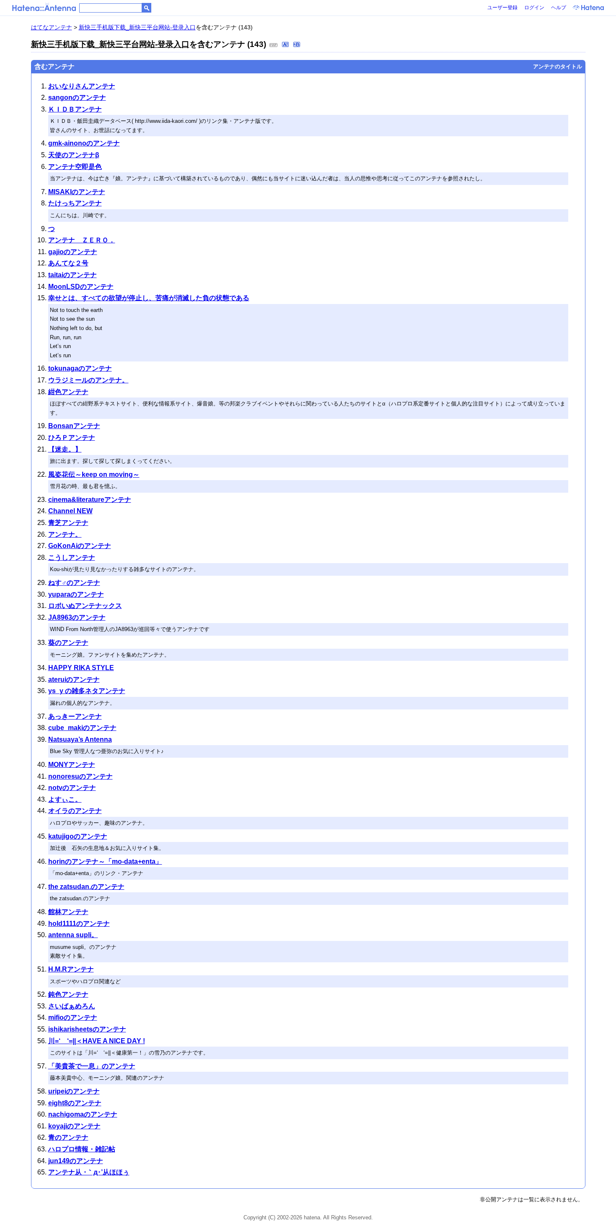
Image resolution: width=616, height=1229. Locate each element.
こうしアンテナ (71, 557)
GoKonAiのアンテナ (79, 545)
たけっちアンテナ (75, 203)
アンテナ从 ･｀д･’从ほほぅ (88, 1172)
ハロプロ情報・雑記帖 (81, 1149)
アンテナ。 (65, 534)
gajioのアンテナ (72, 251)
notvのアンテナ (72, 787)
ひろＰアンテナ (71, 437)
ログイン (534, 7)
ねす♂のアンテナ (74, 582)
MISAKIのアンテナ (76, 191)
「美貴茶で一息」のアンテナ (91, 1066)
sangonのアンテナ (77, 97)
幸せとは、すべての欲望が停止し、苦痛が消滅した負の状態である (148, 297)
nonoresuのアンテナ (80, 776)
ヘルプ (558, 7)
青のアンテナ (68, 1137)
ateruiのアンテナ (74, 679)
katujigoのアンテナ (77, 836)
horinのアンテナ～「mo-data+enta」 (105, 861)
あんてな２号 (68, 263)
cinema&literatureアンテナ (89, 499)
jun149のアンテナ (75, 1160)
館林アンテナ (68, 911)
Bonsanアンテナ (74, 425)
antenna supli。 (73, 934)
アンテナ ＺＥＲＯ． (81, 240)
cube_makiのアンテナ (82, 727)
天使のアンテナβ (73, 154)
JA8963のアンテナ (77, 617)
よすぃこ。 (65, 799)
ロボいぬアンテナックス (85, 605)
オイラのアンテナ (75, 810)
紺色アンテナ (68, 391)
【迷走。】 (65, 449)
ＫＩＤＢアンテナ (75, 109)
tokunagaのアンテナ (80, 368)
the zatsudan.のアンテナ (86, 886)
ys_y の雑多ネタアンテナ (86, 690)
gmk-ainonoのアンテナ (84, 143)
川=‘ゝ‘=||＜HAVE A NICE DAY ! (96, 1041)
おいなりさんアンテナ (81, 86)
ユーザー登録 (502, 7)
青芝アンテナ (68, 522)
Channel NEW (70, 510)
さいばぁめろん (71, 1006)
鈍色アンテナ (68, 994)
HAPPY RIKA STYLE (81, 667)
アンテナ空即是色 (75, 166)
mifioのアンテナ (72, 1017)
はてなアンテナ (51, 27)
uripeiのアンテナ (74, 1091)
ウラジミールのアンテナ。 (88, 380)
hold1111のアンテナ (79, 923)
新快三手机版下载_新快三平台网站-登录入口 (137, 27)
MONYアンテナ (71, 764)
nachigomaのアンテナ (82, 1114)
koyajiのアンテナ (74, 1126)
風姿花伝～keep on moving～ (94, 474)
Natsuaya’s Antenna (80, 739)
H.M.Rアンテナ (71, 969)
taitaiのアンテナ (72, 274)
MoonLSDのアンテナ (81, 286)
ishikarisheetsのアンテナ (87, 1029)
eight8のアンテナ (74, 1103)
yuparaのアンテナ (76, 594)
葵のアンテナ (68, 642)
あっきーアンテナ (75, 716)
